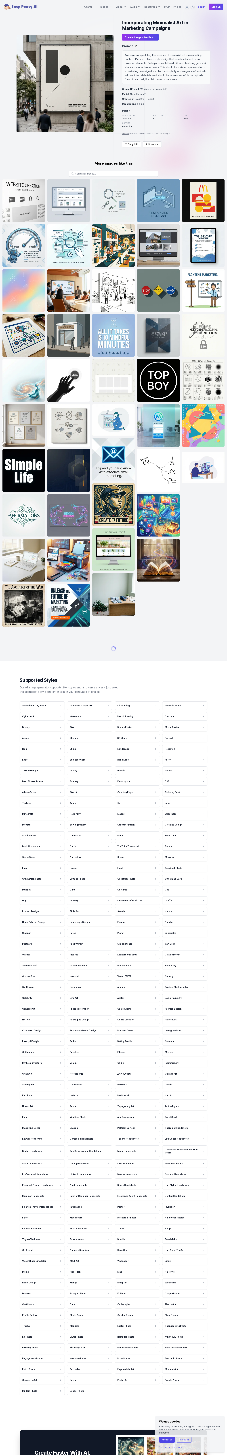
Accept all (167, 1439)
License (125, 133)
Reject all (184, 1439)
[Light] (192, 7)
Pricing (177, 6)
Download (153, 144)
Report (150, 99)
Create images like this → (140, 37)
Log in (201, 6)
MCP (167, 6)
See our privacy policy (170, 1447)
